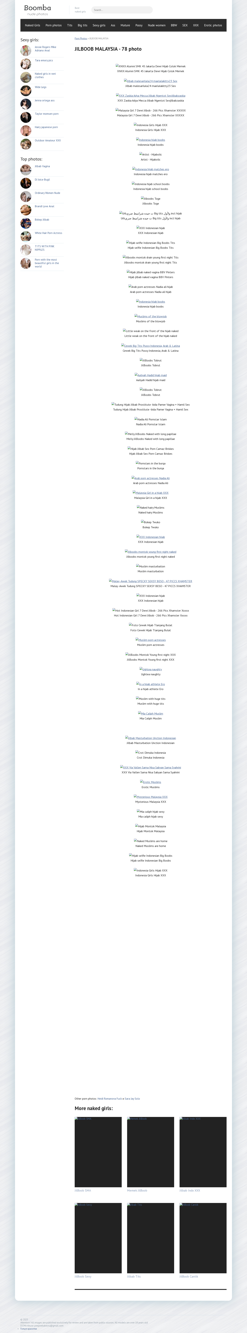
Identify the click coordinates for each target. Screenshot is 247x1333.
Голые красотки (28, 1328)
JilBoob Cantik (189, 1277)
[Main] (42, 10)
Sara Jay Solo (132, 1098)
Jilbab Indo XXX (190, 1191)
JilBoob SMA (83, 1191)
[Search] (148, 10)
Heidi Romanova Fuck (110, 1098)
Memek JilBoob (137, 1191)
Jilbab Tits (134, 1277)
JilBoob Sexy (83, 1277)
